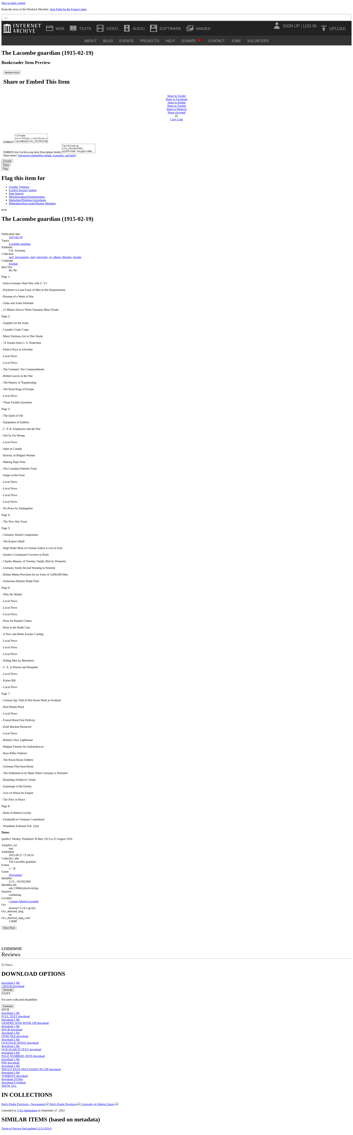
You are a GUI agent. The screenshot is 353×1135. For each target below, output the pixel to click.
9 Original (13, 1082)
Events (126, 40)
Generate (8, 989)
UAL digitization (27, 1110)
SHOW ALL (9, 1085)
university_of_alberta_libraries (54, 257)
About (90, 40)
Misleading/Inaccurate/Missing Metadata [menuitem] (32, 203)
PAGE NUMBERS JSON (23, 1056)
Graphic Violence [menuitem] (19, 186)
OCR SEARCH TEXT (21, 1049)
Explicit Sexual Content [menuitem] (22, 190)
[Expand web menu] (55, 28)
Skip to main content (13, 3)
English (13, 263)
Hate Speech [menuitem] (16, 193)
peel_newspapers (19, 257)
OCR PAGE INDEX (20, 1042)
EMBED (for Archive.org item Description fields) (32, 152)
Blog (108, 40)
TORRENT (14, 1075)
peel (32, 257)
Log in (309, 25)
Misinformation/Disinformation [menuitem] (27, 196)
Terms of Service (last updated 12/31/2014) (26, 1128)
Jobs (236, 40)
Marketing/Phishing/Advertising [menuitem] (27, 200)
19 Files (12, 1079)
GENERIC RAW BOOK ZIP (25, 1022)
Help (170, 40)
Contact (216, 40)
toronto (77, 257)
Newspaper (15, 874)
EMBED (8, 142)
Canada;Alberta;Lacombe (24, 901)
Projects (149, 40)
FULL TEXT (15, 1016)
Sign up (291, 25)
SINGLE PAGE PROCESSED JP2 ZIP (31, 1069)
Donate (188, 40)
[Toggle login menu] (276, 25)
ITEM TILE (14, 1036)
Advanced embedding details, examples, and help (46, 155)
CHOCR (12, 986)
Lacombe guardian (20, 243)
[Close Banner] (5, 18)
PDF (10, 1062)
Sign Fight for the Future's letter (68, 9)
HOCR (11, 1029)
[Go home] (23, 28)
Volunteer (258, 40)
